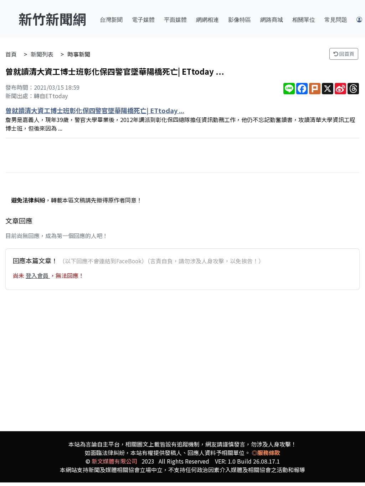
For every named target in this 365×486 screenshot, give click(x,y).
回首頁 (346, 53)
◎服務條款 (266, 452)
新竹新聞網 (52, 18)
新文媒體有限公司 (114, 461)
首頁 (11, 54)
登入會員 (38, 275)
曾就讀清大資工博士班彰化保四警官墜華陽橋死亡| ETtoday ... (94, 110)
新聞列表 (42, 54)
